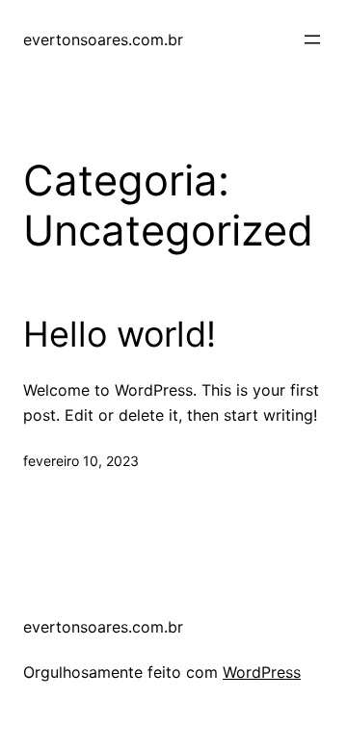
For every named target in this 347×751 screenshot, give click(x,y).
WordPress (262, 672)
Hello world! (119, 334)
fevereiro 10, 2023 (81, 461)
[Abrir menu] (312, 39)
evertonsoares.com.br (103, 39)
